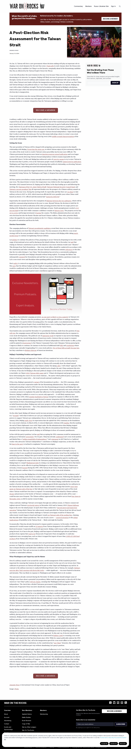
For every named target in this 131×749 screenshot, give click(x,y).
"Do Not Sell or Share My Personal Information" (113, 737)
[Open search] (120, 6)
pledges (14, 240)
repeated (22, 257)
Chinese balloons (73, 505)
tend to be (31, 534)
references (69, 249)
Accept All (104, 743)
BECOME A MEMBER (110, 19)
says (14, 266)
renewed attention (62, 518)
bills (61, 345)
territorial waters (33, 505)
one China (57, 643)
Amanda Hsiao (13, 50)
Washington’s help (32, 463)
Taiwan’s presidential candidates (39, 228)
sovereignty (30, 437)
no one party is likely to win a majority (55, 317)
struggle (16, 416)
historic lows (59, 210)
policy (16, 263)
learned (24, 468)
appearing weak (47, 336)
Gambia (66, 423)
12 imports (39, 526)
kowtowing (27, 343)
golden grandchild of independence (35, 439)
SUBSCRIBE (120, 724)
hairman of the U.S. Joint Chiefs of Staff (32, 187)
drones (11, 494)
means (61, 159)
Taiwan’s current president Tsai (20, 189)
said (72, 242)
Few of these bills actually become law (66, 348)
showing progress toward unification (54, 154)
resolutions (70, 345)
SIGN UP (115, 83)
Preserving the (35, 149)
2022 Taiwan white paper (35, 373)
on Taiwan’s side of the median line (60, 515)
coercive (56, 159)
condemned (60, 437)
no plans (70, 192)
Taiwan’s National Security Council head (61, 187)
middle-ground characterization (63, 136)
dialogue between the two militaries (58, 201)
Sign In (113, 6)
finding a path (58, 635)
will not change (35, 582)
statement (54, 439)
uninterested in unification (72, 162)
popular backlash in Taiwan (38, 397)
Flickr (16, 689)
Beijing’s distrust (30, 350)
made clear (28, 420)
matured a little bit (52, 197)
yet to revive (13, 213)
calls (58, 366)
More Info (123, 743)
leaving (38, 213)
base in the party (17, 444)
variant (36, 382)
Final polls (50, 66)
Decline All (114, 743)
